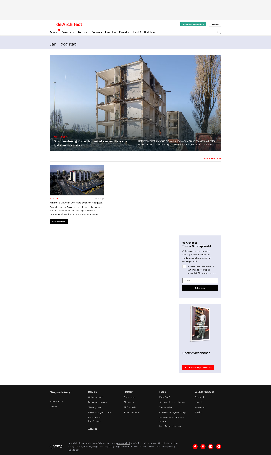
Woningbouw (94, 407)
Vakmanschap (166, 407)
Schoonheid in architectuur (172, 402)
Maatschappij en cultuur (100, 412)
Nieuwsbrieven (61, 392)
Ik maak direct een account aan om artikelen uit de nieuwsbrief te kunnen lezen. (201, 269)
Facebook (199, 397)
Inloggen (215, 24)
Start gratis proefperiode (193, 24)
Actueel (92, 429)
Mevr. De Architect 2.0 (170, 426)
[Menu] (52, 24)
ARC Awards (130, 407)
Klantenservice (56, 401)
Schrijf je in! (200, 288)
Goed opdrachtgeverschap (172, 412)
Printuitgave (129, 397)
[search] (219, 32)
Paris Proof (164, 397)
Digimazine (129, 402)
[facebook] (195, 446)
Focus (162, 392)
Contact (53, 406)
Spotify (198, 412)
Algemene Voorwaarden (127, 446)
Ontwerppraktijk (96, 397)
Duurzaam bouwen (97, 402)
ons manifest (123, 443)
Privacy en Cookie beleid (155, 446)
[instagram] (203, 446)
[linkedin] (210, 446)
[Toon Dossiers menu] (73, 32)
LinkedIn (199, 402)
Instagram (200, 407)
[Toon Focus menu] (86, 32)
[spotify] (218, 446)
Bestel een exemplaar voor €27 (198, 368)
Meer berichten (211, 158)
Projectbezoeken (132, 412)
